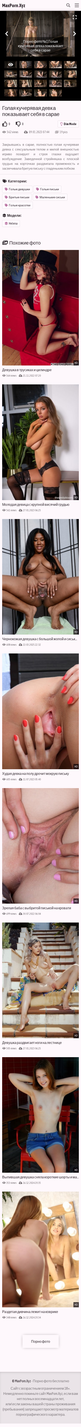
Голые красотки (19, 205)
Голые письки (49, 189)
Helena (13, 223)
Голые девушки (19, 189)
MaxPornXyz (13, 5)
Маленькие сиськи (52, 197)
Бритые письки (19, 197)
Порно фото (40, 1341)
